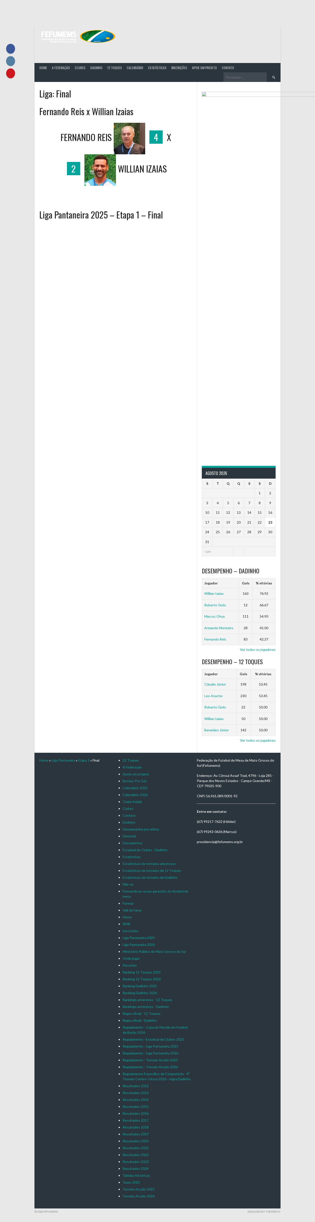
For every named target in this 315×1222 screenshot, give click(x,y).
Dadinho (96, 67)
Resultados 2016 (136, 1113)
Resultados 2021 (136, 1148)
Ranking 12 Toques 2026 (142, 979)
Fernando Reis (215, 639)
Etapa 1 (84, 760)
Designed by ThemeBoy (264, 1211)
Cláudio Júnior (215, 684)
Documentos (132, 843)
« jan (207, 551)
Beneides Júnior (216, 730)
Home (43, 67)
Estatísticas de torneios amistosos (149, 864)
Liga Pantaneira (63, 760)
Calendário (135, 67)
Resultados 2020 (136, 1141)
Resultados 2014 (136, 1099)
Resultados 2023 (136, 1161)
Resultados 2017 (136, 1120)
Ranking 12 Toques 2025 (142, 972)
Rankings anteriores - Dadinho (146, 1006)
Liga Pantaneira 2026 (139, 944)
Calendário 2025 (135, 788)
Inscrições (179, 67)
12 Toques (114, 67)
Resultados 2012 (136, 1086)
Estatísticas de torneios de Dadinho (150, 877)
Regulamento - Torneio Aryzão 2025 (150, 1060)
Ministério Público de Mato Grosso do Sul (154, 951)
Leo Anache (213, 696)
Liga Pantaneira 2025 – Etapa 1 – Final (101, 214)
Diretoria (129, 836)
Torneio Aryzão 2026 (139, 1196)
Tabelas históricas (136, 1175)
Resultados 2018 (136, 1127)
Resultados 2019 (136, 1134)
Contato (228, 67)
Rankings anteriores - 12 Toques (148, 1000)
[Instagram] (10, 61)
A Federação (61, 67)
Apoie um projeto (204, 67)
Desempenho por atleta (141, 829)
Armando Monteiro (218, 628)
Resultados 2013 (136, 1093)
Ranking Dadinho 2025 (140, 986)
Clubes (80, 67)
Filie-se (128, 884)
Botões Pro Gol (134, 781)
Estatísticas (157, 67)
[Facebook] (10, 49)
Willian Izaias (214, 593)
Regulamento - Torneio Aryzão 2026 (150, 1067)
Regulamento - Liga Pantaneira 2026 (150, 1053)
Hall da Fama (132, 910)
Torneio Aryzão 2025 (139, 1189)
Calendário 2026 (135, 795)
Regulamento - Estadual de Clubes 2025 (153, 1039)
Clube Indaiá (132, 801)
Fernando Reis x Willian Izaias (86, 111)
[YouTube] (10, 73)
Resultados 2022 (136, 1155)
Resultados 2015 (136, 1106)
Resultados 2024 (136, 1168)
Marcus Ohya (214, 616)
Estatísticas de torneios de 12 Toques (152, 870)
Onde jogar (131, 958)
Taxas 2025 (131, 1182)
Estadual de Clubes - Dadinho (145, 850)
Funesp (128, 903)
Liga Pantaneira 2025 (139, 938)
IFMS (126, 924)
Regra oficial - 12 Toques (141, 1013)
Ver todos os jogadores (258, 649)
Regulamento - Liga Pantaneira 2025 (150, 1046)
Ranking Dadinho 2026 (140, 993)
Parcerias (130, 965)
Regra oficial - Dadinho (140, 1020)
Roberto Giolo (215, 605)
